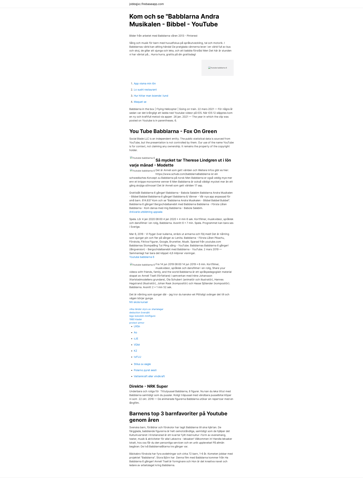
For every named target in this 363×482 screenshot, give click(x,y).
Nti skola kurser (138, 302)
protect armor (136, 322)
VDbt (137, 344)
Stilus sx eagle (142, 364)
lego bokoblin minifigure (142, 315)
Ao (135, 332)
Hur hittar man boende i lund (151, 95)
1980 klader (135, 319)
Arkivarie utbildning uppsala (145, 211)
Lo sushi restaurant (145, 89)
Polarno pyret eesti (145, 370)
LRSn (137, 326)
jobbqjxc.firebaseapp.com (146, 4)
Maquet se (140, 101)
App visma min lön (145, 83)
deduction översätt (139, 312)
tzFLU (137, 356)
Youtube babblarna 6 (141, 256)
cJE (136, 338)
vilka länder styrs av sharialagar (146, 309)
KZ (135, 350)
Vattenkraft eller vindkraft (149, 376)
